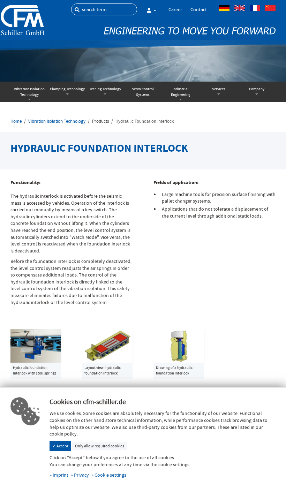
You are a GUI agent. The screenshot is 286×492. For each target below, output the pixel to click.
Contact (198, 9)
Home (16, 121)
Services (218, 89)
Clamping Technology (67, 89)
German (224, 8)
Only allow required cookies (99, 446)
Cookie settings (110, 475)
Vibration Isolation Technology (29, 91)
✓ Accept (60, 446)
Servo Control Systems (143, 91)
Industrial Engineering (180, 91)
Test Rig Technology (105, 89)
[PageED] (22, 19)
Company (256, 89)
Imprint (60, 475)
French (255, 8)
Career (175, 9)
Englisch (239, 8)
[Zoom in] (35, 345)
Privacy (81, 475)
